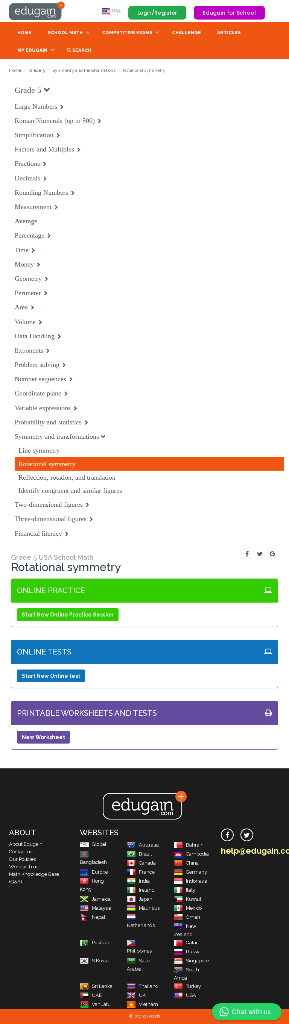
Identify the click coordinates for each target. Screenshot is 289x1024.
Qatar (192, 942)
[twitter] (246, 835)
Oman (193, 917)
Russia (193, 951)
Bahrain (195, 845)
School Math (65, 32)
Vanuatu (101, 1004)
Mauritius (149, 908)
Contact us (20, 851)
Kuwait (193, 899)
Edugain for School (229, 13)
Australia (149, 845)
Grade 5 (37, 70)
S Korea (100, 960)
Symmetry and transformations (84, 70)
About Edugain (26, 844)
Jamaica (101, 899)
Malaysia (101, 908)
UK (142, 995)
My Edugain (32, 50)
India (144, 881)
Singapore (197, 960)
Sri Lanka (102, 986)
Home (24, 32)
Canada (147, 863)
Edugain (37, 11)
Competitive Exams (127, 32)
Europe (100, 872)
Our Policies (22, 859)
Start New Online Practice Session (68, 615)
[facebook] (227, 835)
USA (116, 11)
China (192, 863)
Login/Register (157, 13)
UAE (97, 995)
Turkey (193, 986)
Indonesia (196, 881)
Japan (145, 899)
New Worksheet (43, 737)
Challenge (186, 32)
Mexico (194, 908)
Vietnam (148, 1004)
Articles (229, 32)
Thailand (148, 986)
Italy (190, 890)
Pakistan (101, 942)
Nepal (98, 917)
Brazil (145, 854)
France (147, 872)
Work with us (23, 866)
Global (99, 844)
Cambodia (197, 854)
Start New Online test (51, 676)
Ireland (147, 890)
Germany (196, 872)
